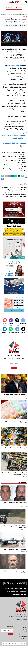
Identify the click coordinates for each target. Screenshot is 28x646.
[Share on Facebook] (23, 25)
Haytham (21, 184)
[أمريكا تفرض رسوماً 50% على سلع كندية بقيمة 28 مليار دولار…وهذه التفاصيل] (14, 461)
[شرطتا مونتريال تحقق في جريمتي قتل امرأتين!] (12, 540)
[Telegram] (17, 331)
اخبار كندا (23, 398)
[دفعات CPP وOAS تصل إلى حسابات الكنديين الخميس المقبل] (14, 409)
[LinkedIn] (4, 331)
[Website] (2, 184)
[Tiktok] (23, 331)
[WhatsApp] (11, 331)
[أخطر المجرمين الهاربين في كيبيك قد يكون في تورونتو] (12, 493)
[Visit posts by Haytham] (25, 184)
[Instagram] (11, 322)
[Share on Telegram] (14, 25)
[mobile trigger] (25, 2)
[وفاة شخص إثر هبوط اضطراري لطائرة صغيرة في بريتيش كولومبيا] (12, 516)
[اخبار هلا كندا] (14, 2)
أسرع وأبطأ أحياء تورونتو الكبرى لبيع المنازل (16, 447)
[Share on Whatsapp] (18, 25)
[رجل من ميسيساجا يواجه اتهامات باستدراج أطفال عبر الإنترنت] (12, 561)
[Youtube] (4, 322)
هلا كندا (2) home (21, 14)
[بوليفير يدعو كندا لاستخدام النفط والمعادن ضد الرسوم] (14, 383)
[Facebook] (23, 322)
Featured (23, 476)
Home (26, 14)
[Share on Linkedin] (16, 25)
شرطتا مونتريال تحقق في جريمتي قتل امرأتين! (15, 549)
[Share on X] (20, 25)
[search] (2, 2)
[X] (17, 322)
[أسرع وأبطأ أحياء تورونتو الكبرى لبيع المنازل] (14, 436)
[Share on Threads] (9, 643)
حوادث (24, 16)
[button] (9, 25)
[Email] (12, 25)
